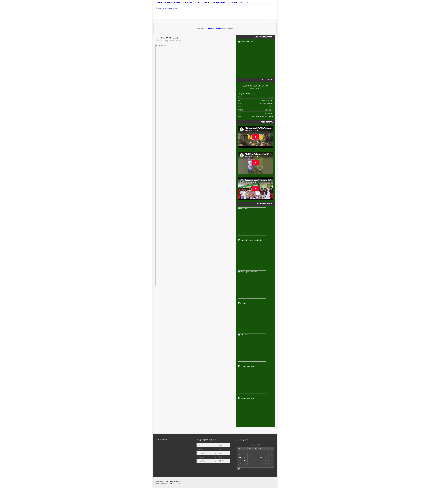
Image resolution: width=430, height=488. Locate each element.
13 (255, 457)
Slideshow (217, 28)
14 (261, 457)
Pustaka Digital (218, 2)
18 (245, 460)
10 (240, 457)
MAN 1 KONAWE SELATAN (176, 482)
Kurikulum (232, 2)
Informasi (188, 2)
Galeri (197, 2)
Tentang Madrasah (173, 2)
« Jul (238, 469)
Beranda (158, 2)
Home (209, 28)
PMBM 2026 (244, 2)
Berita (206, 2)
